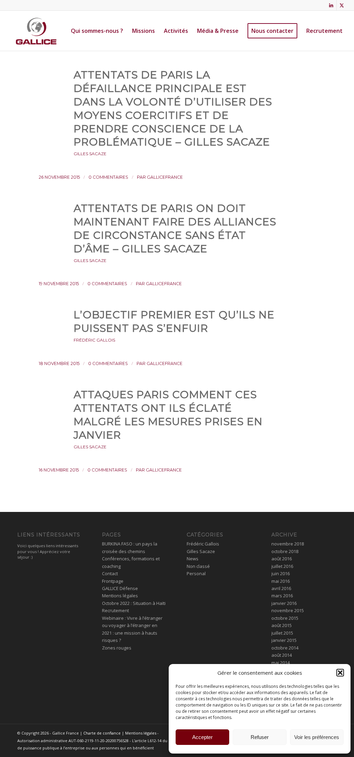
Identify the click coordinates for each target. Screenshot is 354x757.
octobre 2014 (284, 648)
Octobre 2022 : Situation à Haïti (134, 603)
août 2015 (281, 625)
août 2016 (281, 558)
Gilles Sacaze (90, 153)
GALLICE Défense (120, 588)
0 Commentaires (108, 177)
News (192, 558)
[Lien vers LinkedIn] (331, 5)
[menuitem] (97, 31)
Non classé (198, 566)
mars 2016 (282, 595)
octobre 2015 (284, 618)
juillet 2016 (282, 566)
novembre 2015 (287, 610)
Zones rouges (116, 648)
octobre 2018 (284, 551)
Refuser (260, 737)
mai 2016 (280, 581)
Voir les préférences (316, 737)
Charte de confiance (102, 733)
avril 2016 (281, 588)
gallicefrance (165, 177)
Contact (110, 573)
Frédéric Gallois (94, 340)
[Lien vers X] (342, 5)
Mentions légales (120, 595)
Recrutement (115, 610)
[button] (340, 672)
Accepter (202, 737)
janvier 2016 (284, 603)
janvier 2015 (284, 640)
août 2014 (281, 655)
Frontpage (112, 581)
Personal (196, 573)
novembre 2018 (287, 544)
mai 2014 (280, 663)
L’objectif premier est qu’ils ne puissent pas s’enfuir (174, 321)
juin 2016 (280, 573)
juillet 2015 (282, 633)
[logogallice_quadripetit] (36, 31)
